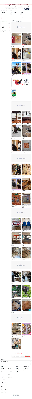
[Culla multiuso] (16, 225)
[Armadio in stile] (26, 306)
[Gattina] (16, 132)
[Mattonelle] (26, 146)
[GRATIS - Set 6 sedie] (16, 239)
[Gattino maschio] (26, 239)
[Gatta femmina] (26, 54)
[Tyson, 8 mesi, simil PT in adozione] (16, 69)
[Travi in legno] (16, 253)
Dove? (22, 12)
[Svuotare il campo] (29, 14)
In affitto (3, 28)
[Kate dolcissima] (16, 170)
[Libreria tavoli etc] (26, 185)
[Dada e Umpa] (26, 40)
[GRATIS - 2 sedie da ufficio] (26, 225)
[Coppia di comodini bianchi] (16, 118)
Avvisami (28, 356)
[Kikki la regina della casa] (26, 330)
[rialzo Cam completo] (16, 200)
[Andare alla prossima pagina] (27, 353)
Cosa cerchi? (3, 12)
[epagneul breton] (16, 292)
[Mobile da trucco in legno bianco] (26, 118)
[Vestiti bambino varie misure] (16, 344)
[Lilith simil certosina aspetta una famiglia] (26, 69)
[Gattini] (16, 277)
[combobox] (6, 14)
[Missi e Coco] (16, 54)
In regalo (3, 27)
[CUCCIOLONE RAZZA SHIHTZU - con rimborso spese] (14, 94)
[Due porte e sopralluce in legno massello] (26, 200)
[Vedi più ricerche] (30, 8)
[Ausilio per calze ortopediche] (16, 40)
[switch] (9, 23)
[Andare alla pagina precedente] (16, 353)
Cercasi (3, 31)
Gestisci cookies (3, 377)
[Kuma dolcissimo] (26, 170)
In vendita (3, 26)
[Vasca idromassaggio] (16, 330)
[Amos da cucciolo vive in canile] (26, 292)
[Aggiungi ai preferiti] (20, 34)
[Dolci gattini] (26, 277)
